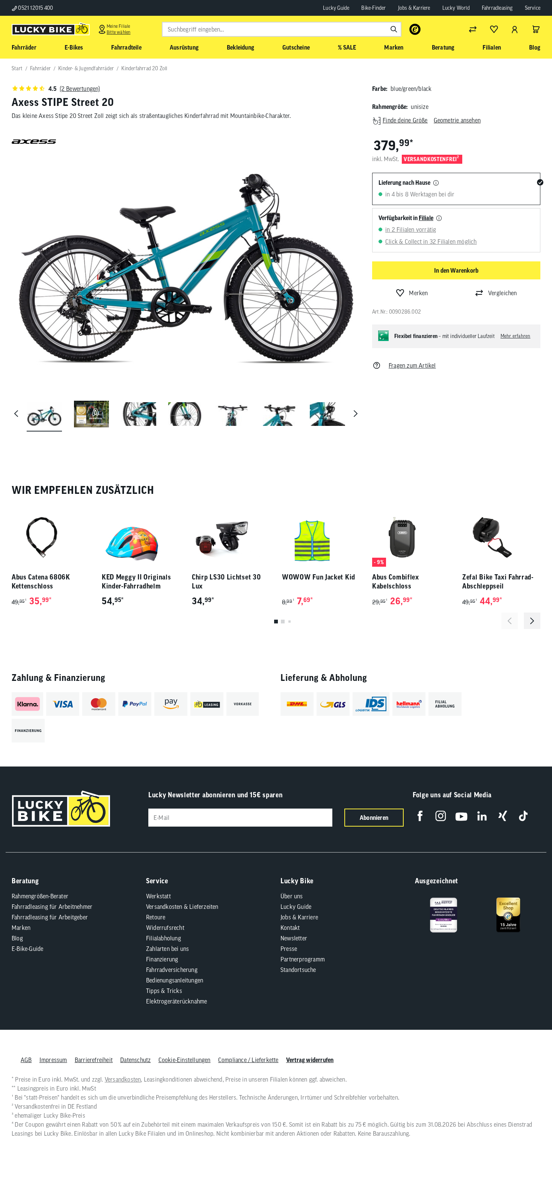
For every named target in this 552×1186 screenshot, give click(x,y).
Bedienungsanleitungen (174, 980)
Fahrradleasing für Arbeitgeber (50, 917)
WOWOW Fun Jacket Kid (318, 577)
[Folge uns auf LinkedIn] (482, 816)
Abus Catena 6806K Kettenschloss (41, 581)
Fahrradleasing (497, 8)
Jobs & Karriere (414, 8)
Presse (289, 948)
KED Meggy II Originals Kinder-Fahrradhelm (136, 581)
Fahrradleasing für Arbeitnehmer (52, 906)
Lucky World (456, 8)
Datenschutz (135, 1059)
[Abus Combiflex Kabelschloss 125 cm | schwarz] (411, 537)
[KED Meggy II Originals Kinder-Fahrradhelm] (141, 537)
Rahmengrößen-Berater (40, 896)
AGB (26, 1059)
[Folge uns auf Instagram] (440, 816)
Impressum (53, 1059)
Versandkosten (123, 1079)
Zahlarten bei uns (167, 948)
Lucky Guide (336, 8)
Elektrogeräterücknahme (176, 1001)
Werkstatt (158, 896)
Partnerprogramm (303, 959)
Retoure (155, 917)
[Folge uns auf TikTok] (523, 816)
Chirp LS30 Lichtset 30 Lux (226, 581)
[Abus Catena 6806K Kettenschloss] (51, 537)
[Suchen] (393, 29)
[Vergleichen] (472, 29)
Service (532, 8)
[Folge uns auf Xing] (502, 816)
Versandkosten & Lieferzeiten (182, 906)
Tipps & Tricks (164, 990)
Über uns (292, 896)
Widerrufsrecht (165, 927)
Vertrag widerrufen (310, 1059)
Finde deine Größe (405, 120)
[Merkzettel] (493, 29)
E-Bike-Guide (27, 948)
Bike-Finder (373, 8)
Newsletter (294, 938)
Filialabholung (163, 938)
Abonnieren (374, 817)
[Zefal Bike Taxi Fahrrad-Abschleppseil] (501, 537)
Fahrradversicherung (172, 969)
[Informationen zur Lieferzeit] (436, 183)
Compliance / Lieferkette (248, 1059)
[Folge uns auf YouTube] (461, 816)
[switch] (527, 1157)
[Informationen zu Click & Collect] (439, 218)
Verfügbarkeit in (406, 217)
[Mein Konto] (514, 29)
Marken (21, 927)
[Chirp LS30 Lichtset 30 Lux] (231, 537)
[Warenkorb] (535, 29)
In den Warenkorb (456, 270)
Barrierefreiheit (94, 1059)
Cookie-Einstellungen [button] (184, 1059)
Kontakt (290, 927)
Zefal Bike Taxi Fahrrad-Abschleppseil (498, 581)
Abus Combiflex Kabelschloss (395, 581)
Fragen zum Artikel (412, 365)
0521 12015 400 (35, 8)
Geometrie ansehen (457, 120)
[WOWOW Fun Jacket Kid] (321, 537)
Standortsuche (298, 969)
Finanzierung (162, 959)
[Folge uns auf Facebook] (420, 816)
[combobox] (281, 29)
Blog (17, 938)
